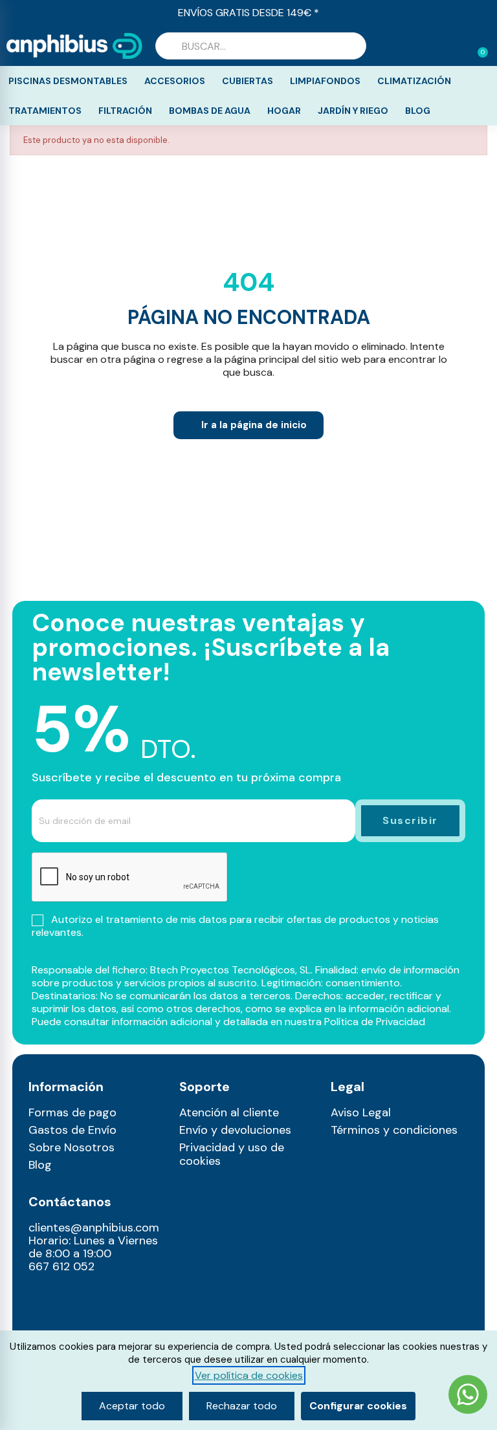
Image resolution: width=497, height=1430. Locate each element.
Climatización (414, 81)
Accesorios (174, 81)
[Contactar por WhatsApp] (467, 1396)
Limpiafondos (325, 81)
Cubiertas (247, 81)
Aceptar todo (132, 1406)
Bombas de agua (209, 110)
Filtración (125, 110)
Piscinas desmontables (67, 81)
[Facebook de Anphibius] (35, 1317)
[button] (477, 46)
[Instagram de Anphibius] (35, 1298)
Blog (417, 110)
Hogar (284, 110)
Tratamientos (45, 110)
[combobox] (261, 46)
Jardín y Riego (353, 110)
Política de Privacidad (374, 1021)
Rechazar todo (241, 1406)
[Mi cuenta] (456, 47)
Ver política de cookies (249, 1375)
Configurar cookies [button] (358, 1406)
